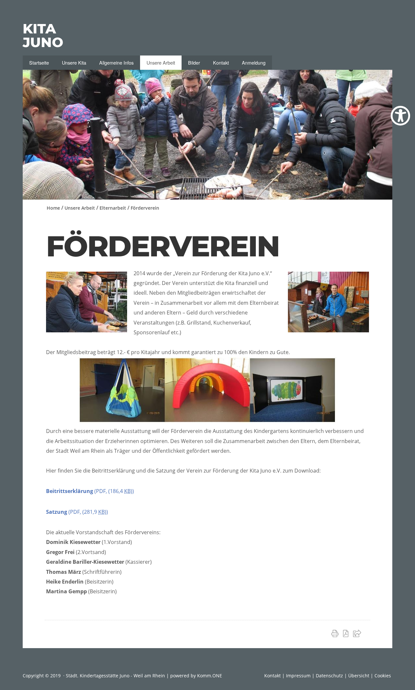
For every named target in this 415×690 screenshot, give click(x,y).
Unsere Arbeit (161, 62)
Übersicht (358, 675)
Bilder (194, 62)
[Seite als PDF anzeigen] (347, 633)
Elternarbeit (113, 208)
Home (53, 208)
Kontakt (221, 62)
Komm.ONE (209, 675)
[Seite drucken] (336, 633)
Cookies (382, 675)
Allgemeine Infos (116, 62)
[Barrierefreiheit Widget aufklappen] (400, 115)
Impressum (298, 675)
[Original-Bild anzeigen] (328, 330)
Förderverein (145, 208)
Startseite (39, 62)
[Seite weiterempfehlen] (358, 633)
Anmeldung (254, 62)
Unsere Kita (74, 62)
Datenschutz (329, 675)
